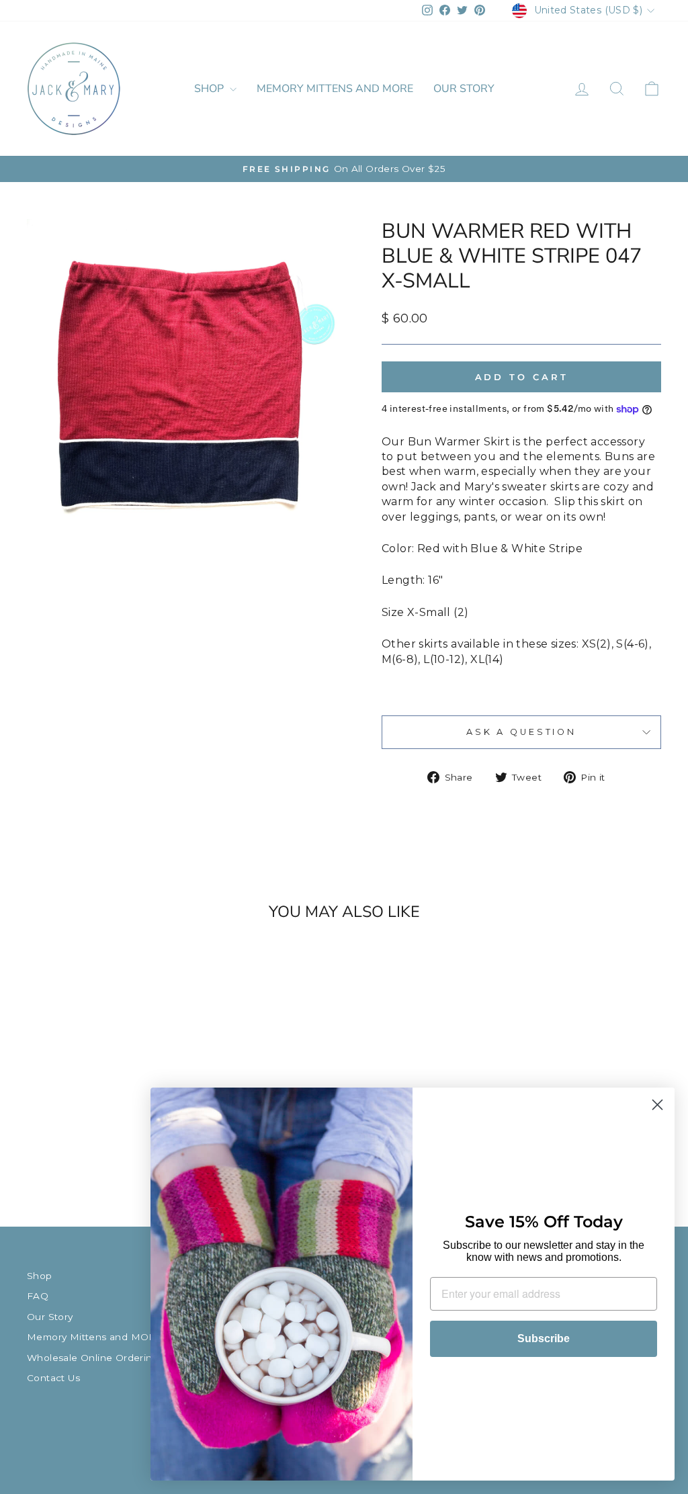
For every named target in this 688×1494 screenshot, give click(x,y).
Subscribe (543, 1338)
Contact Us (53, 1377)
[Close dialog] (657, 1104)
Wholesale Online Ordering (93, 1357)
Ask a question (521, 732)
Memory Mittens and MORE (335, 88)
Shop (210, 88)
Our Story (463, 88)
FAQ (37, 1295)
